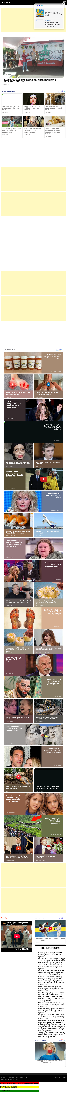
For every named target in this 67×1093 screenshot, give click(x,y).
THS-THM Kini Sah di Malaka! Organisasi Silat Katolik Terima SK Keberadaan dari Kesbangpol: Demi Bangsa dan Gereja (51, 977)
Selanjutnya (4, 918)
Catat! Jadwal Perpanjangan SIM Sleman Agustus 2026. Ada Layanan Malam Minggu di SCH (51, 1010)
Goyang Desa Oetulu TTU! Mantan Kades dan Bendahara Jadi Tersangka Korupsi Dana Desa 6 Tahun (51, 999)
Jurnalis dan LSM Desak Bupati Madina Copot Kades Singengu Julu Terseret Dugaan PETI (50, 966)
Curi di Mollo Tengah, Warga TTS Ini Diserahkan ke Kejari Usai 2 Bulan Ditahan (51, 994)
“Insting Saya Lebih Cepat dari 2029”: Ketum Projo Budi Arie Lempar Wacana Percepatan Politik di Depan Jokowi (51, 1035)
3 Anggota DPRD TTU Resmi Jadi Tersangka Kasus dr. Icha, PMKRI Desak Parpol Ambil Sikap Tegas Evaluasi (51, 1029)
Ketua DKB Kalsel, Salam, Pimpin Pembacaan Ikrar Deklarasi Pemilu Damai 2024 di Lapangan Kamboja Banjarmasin (31, 81)
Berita (6, 76)
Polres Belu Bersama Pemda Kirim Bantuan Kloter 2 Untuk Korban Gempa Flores (51, 972)
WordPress (63, 1077)
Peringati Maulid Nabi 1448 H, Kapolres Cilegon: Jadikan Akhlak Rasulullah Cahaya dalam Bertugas (51, 1016)
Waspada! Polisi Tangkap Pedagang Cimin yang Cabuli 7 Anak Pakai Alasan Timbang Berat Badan (51, 982)
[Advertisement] (33, 20)
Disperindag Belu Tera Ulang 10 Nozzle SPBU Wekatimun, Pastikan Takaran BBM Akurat (50, 954)
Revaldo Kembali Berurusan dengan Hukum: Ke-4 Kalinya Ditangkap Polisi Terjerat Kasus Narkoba (51, 988)
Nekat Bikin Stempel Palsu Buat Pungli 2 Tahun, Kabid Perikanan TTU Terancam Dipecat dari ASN (51, 1004)
